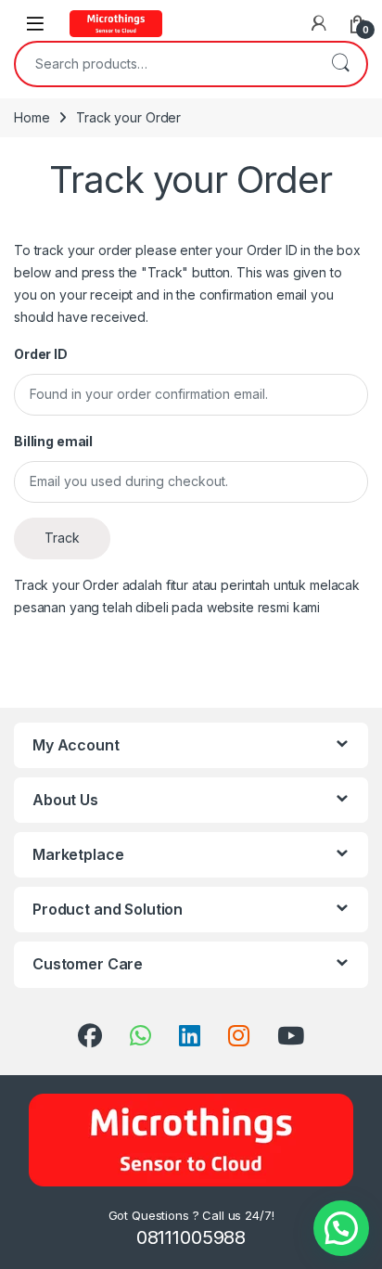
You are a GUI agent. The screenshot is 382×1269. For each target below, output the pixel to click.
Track (62, 537)
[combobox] (165, 64)
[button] (341, 1228)
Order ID (41, 354)
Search (340, 64)
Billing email (53, 441)
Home (31, 117)
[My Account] (319, 23)
